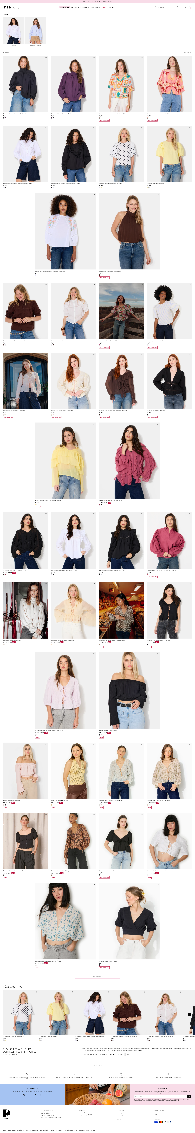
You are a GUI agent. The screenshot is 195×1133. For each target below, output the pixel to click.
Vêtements (75, 7)
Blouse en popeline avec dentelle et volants (64, 570)
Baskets (121, 1054)
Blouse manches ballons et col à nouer (14, 114)
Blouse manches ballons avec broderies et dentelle (50, 271)
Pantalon (103, 1054)
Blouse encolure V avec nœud (108, 871)
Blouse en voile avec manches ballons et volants (113, 411)
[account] (186, 7)
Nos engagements (122, 1115)
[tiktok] (29, 1095)
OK (189, 1096)
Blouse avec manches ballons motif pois (110, 183)
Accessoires (95, 7)
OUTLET (111, 7)
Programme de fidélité (85, 1115)
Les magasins (120, 1113)
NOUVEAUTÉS (64, 7)
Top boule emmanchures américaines (110, 271)
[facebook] (35, 1095)
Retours (156, 1117)
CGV (4, 1130)
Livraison (156, 1113)
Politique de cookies (56, 1130)
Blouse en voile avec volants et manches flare (48, 500)
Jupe (128, 1054)
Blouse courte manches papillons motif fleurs (48, 961)
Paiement (157, 1119)
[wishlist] (182, 7)
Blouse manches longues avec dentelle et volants (17, 183)
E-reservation (82, 1113)
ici (178, 1100)
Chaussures (85, 7)
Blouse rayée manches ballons (156, 341)
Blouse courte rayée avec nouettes (157, 871)
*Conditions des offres (70, 1130)
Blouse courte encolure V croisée (108, 961)
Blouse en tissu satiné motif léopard (61, 871)
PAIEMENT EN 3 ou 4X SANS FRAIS (97, 1)
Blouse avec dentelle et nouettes (156, 411)
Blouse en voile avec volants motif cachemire (112, 640)
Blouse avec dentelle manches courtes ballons (16, 341)
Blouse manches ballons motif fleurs (109, 341)
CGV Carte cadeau (32, 1130)
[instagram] (24, 1095)
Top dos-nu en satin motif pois (59, 800)
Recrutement (120, 1117)
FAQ (155, 1115)
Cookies (93, 1130)
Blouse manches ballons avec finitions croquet (16, 871)
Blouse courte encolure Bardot (108, 730)
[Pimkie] (11, 7)
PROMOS (104, 7)
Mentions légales (84, 1130)
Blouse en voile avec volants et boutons (110, 500)
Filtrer (186, 52)
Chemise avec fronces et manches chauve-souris (161, 570)
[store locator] (178, 7)
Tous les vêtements (90, 1054)
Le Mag (119, 1119)
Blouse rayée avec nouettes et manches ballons (49, 730)
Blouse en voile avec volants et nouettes (63, 640)
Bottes (112, 1054)
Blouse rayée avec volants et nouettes (14, 411)
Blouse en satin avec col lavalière (12, 640)
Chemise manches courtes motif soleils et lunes (112, 114)
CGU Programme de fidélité (16, 1130)
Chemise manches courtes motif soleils (158, 114)
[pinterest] (41, 1095)
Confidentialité (44, 1130)
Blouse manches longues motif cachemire (111, 800)
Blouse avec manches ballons (155, 183)
